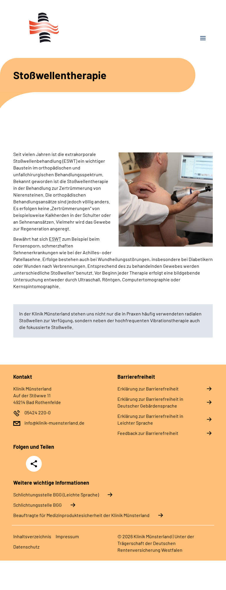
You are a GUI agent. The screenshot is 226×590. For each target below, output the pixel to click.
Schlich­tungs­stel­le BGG (37, 505)
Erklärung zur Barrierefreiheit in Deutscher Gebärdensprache (150, 402)
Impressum (67, 536)
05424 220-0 (37, 412)
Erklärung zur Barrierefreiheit (148, 388)
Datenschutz (26, 546)
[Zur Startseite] (61, 27)
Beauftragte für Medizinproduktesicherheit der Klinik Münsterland (81, 515)
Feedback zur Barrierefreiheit (147, 433)
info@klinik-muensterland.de (54, 423)
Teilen (33, 464)
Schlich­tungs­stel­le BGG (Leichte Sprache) (56, 494)
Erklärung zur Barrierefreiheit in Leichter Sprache (150, 419)
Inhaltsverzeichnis (32, 536)
